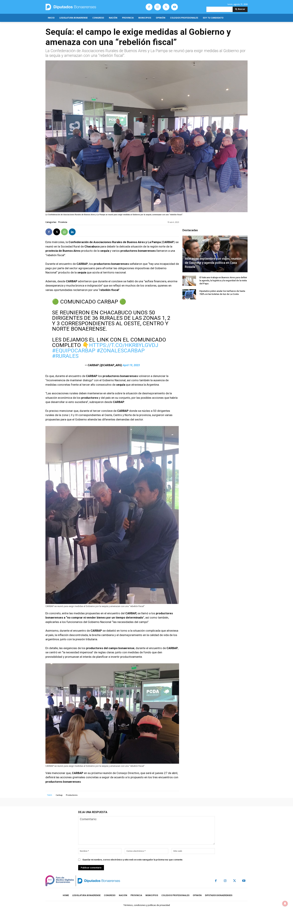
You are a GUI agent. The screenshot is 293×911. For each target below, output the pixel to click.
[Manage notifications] (285, 903)
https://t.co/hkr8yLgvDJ (123, 345)
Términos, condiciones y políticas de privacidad (146, 905)
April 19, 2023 (131, 365)
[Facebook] (149, 7)
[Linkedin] (72, 231)
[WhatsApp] (64, 231)
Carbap (59, 795)
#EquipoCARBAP (73, 350)
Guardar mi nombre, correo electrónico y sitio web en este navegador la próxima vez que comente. (132, 859)
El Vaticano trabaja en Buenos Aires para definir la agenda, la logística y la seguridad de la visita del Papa (223, 280)
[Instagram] (157, 7)
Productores (71, 795)
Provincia (62, 222)
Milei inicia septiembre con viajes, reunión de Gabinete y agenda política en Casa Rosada (213, 263)
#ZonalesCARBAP (121, 350)
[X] (166, 7)
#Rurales (65, 356)
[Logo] (86, 6)
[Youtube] (174, 7)
